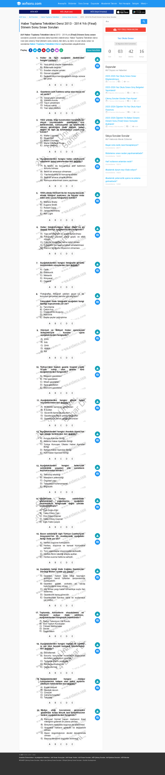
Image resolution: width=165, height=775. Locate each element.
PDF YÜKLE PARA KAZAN (125, 29)
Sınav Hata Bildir (93, 50)
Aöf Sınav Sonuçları (58, 757)
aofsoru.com (29, 3)
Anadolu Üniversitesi (26, 757)
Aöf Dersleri (33, 17)
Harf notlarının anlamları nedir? (119, 161)
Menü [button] (143, 3)
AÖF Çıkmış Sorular (98, 757)
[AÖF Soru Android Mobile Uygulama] (139, 11)
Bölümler (72, 3)
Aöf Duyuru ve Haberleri (116, 70)
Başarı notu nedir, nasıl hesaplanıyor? (121, 145)
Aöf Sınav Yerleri (71, 757)
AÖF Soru (22, 17)
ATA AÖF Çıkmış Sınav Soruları (29, 760)
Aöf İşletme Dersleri (113, 757)
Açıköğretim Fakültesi (42, 757)
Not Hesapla (124, 3)
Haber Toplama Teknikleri (50, 17)
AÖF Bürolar (125, 757)
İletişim (135, 3)
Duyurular (95, 3)
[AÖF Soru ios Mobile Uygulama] (122, 12)
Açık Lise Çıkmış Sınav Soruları (51, 760)
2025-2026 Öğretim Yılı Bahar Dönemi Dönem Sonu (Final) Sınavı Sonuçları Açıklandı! (122, 121)
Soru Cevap (83, 3)
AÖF (22, 755)
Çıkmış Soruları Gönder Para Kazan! (121, 98)
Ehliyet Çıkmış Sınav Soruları (72, 760)
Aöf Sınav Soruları (84, 757)
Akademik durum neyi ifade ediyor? (121, 170)
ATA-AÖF (34, 12)
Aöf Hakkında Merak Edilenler (118, 139)
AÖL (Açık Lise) (66, 12)
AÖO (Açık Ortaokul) (98, 12)
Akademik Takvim (109, 3)
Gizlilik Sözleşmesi (89, 760)
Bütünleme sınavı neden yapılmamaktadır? (124, 153)
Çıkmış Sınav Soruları (69, 17)
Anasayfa (62, 3)
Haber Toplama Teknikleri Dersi (45, 44)
